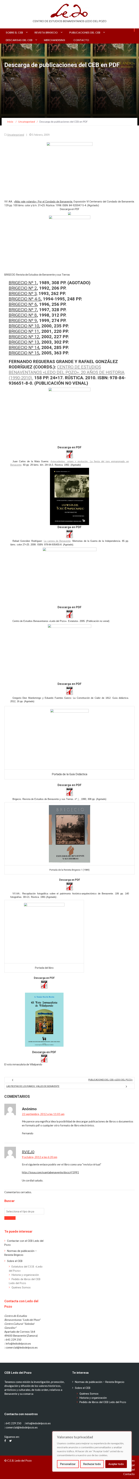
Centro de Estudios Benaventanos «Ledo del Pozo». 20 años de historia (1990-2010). (67, 372)
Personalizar (68, 1464)
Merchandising (54, 40)
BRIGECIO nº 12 (24, 336)
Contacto (81, 40)
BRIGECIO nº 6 (23, 304)
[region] (92, 1451)
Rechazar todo (92, 1464)
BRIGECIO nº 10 (24, 325)
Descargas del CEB (19, 40)
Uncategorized (15, 134)
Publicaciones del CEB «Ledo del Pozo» (110, 1080)
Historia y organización (25, 1275)
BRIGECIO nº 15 (24, 352)
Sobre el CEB (14, 32)
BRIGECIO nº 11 (24, 331)
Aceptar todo (116, 1464)
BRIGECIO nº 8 (23, 315)
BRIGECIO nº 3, (23, 293)
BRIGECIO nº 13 (24, 342)
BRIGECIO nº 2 (23, 288)
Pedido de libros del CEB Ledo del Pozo (102, 1402)
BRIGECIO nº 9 (23, 320)
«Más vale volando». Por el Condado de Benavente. (43, 201)
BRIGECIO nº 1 (23, 282)
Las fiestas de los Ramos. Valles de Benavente (32, 1086)
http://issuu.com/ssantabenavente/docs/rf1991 (50, 1172)
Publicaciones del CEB (84, 32)
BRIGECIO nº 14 (24, 347)
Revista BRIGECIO (46, 32)
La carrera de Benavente (57, 541)
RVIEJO (28, 1152)
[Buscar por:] (24, 1211)
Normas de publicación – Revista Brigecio (99, 1382)
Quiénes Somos (21, 1287)
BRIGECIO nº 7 (23, 309)
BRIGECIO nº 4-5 (25, 298)
